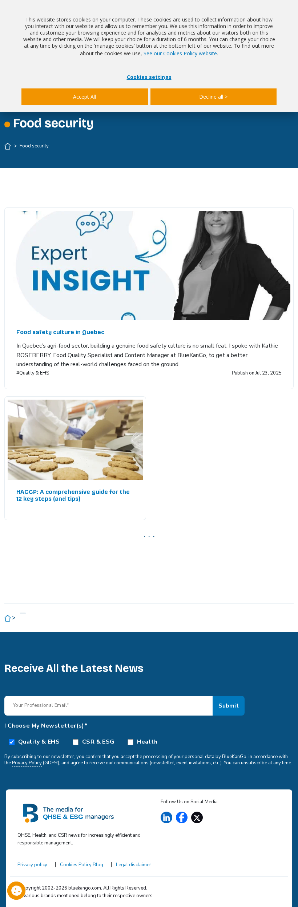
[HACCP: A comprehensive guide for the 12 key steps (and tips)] (75, 440)
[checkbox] (149, 741)
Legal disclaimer (133, 865)
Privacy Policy (27, 763)
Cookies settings (149, 77)
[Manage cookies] (16, 891)
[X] (197, 817)
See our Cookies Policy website (180, 53)
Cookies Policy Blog (81, 865)
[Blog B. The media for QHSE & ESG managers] (81, 812)
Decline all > (213, 96)
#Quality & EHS (32, 373)
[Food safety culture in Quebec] (149, 265)
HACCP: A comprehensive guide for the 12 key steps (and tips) (73, 495)
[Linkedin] (166, 817)
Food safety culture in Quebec (60, 332)
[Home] (8, 146)
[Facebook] (181, 817)
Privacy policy (32, 865)
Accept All (84, 96)
